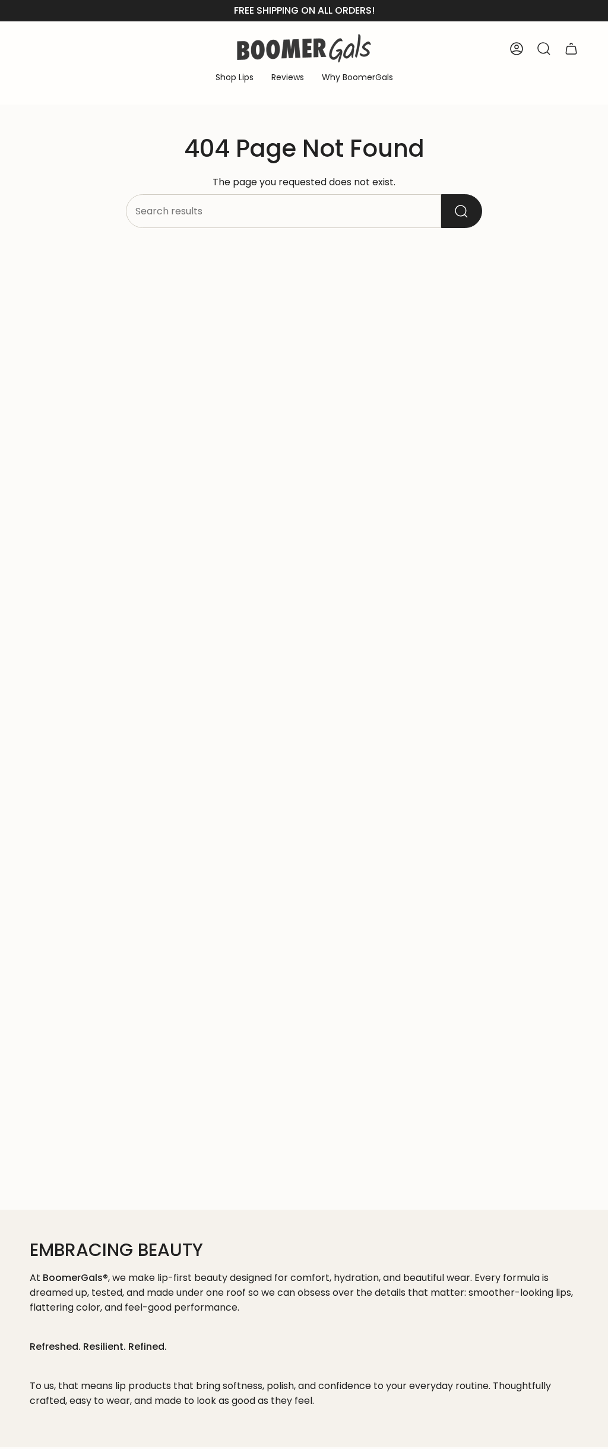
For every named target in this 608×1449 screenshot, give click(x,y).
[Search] (461, 211)
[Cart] (571, 49)
